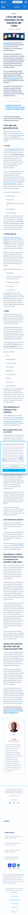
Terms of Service (15, 896)
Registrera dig (17, 2)
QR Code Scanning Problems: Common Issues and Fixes (12, 858)
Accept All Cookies (14, 470)
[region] (14, 457)
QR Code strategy (17, 417)
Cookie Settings (14, 466)
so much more (18, 703)
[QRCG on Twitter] (18, 803)
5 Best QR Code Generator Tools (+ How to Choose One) (13, 844)
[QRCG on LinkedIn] (10, 803)
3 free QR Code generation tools (13, 105)
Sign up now (14, 783)
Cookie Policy (14, 907)
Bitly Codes (10, 342)
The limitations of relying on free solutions (15, 107)
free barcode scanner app (17, 135)
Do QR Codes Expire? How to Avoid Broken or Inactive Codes (13, 837)
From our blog (9, 832)
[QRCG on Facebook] (14, 803)
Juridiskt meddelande (14, 899)
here (15, 883)
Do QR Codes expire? (8, 43)
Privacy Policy (14, 903)
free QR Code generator (13, 149)
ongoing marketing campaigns (13, 421)
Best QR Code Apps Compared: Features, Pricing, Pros (12, 851)
